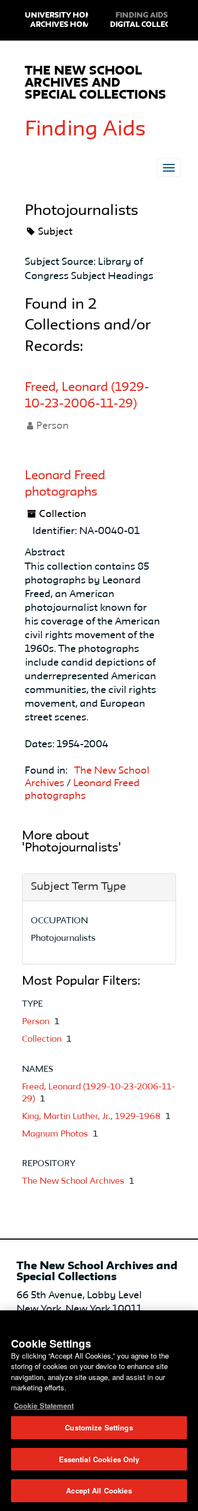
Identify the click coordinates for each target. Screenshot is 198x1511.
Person (37, 1022)
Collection (43, 1039)
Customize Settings (99, 1427)
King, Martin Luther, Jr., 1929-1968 (92, 1117)
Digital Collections (152, 24)
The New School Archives (74, 1181)
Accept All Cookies (98, 1490)
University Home (61, 15)
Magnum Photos (56, 1134)
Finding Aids (85, 130)
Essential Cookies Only (99, 1459)
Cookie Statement (44, 1405)
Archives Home (62, 24)
